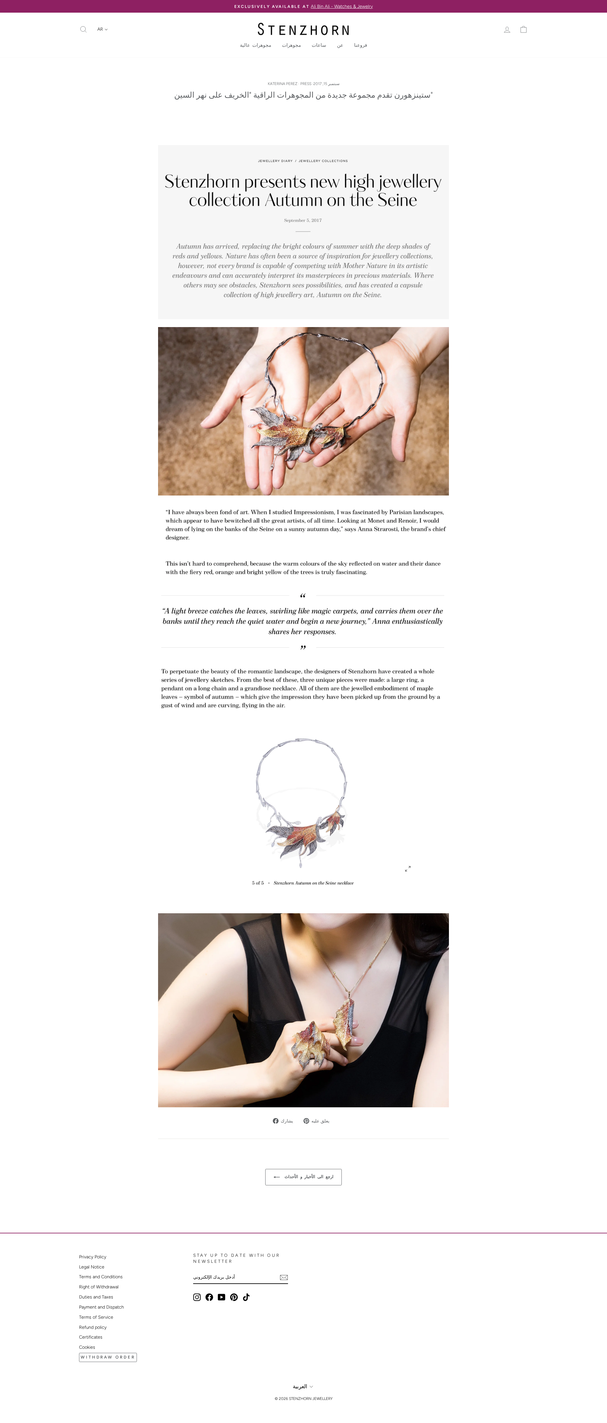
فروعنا (360, 45)
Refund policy (93, 1327)
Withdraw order (108, 1357)
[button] (102, 29)
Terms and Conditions (101, 1277)
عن (340, 45)
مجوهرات (291, 45)
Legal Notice (91, 1267)
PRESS (305, 84)
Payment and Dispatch (101, 1307)
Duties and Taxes (96, 1297)
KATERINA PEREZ (282, 84)
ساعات (319, 45)
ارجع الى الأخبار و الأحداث (308, 1176)
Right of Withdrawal (99, 1287)
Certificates (90, 1337)
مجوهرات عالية (255, 45)
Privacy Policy (92, 1257)
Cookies (87, 1347)
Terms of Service (96, 1317)
